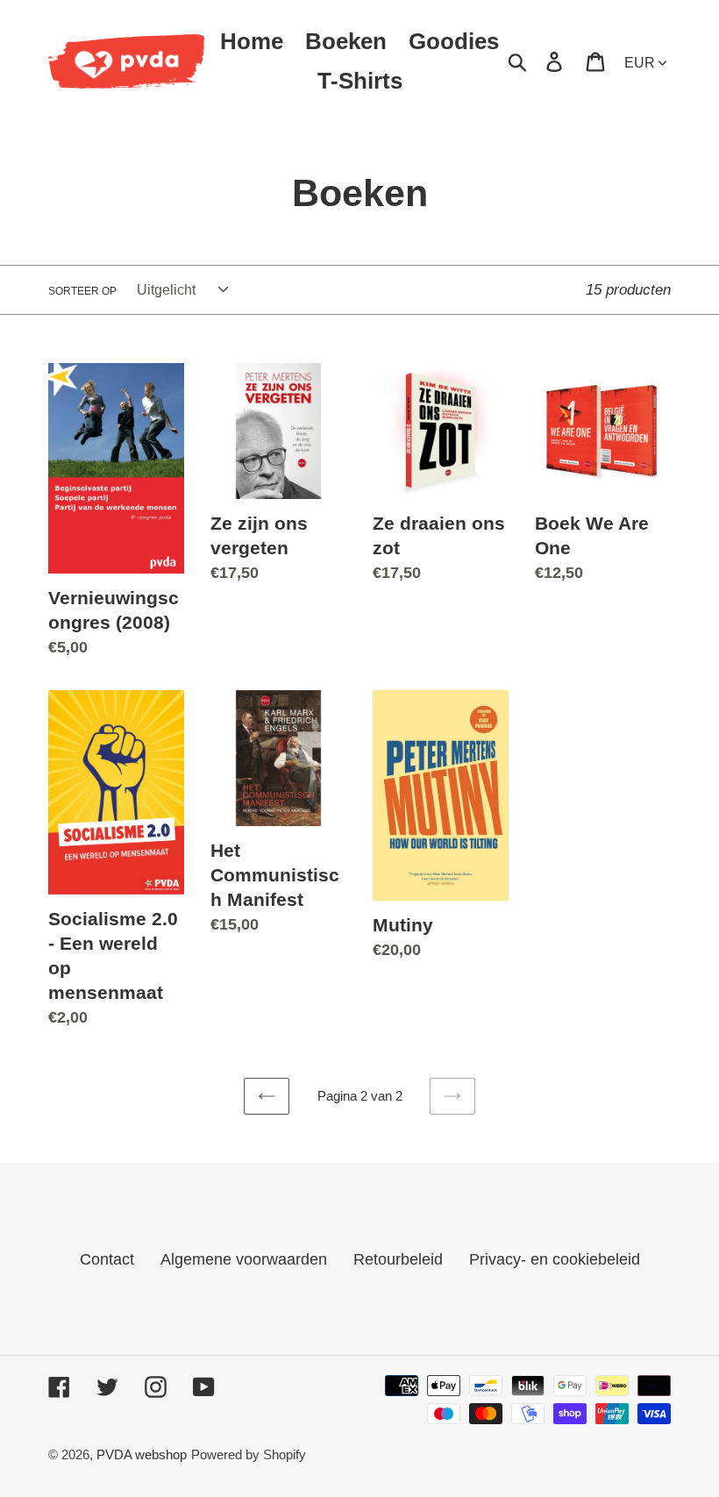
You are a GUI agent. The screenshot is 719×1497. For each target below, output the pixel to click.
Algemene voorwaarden (243, 1259)
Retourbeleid (398, 1259)
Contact (107, 1259)
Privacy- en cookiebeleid (554, 1259)
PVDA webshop (141, 1454)
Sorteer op (82, 291)
